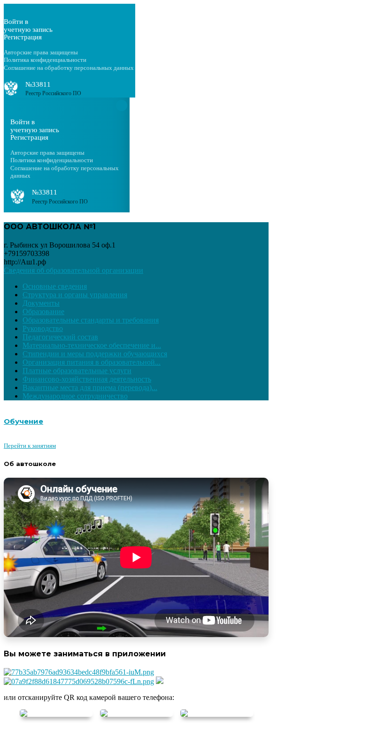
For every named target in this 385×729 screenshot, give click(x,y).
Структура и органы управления (75, 295)
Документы (41, 303)
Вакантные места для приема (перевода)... (90, 387)
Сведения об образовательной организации (73, 270)
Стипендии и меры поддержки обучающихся (95, 354)
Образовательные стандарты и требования (91, 320)
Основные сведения (55, 286)
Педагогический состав (60, 337)
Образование (43, 312)
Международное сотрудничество (75, 396)
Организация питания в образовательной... (92, 362)
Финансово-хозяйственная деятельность (87, 379)
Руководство (43, 328)
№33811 (38, 84)
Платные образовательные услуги (77, 371)
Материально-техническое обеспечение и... (92, 345)
